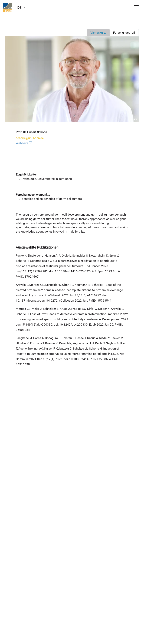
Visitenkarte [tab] (98, 32)
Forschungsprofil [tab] (124, 32)
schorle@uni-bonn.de (30, 138)
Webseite (22, 143)
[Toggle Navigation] (136, 7)
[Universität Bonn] (7, 7)
